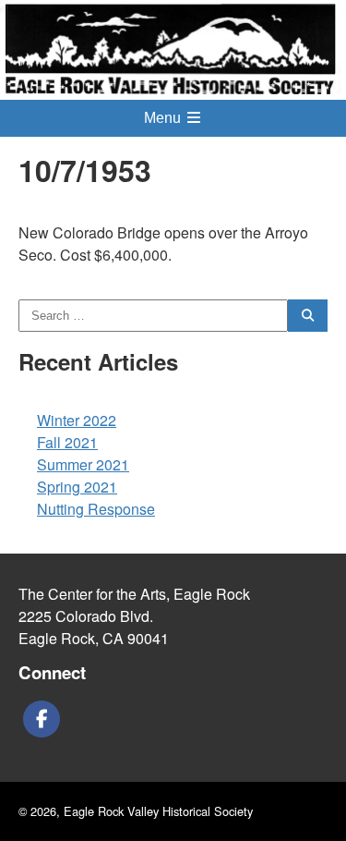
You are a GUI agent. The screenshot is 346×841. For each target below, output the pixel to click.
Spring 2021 (77, 486)
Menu (164, 118)
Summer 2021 (83, 464)
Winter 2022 (76, 420)
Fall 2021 (67, 442)
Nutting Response (96, 508)
